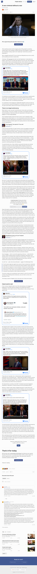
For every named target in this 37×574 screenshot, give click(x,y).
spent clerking (22, 192)
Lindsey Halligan (25, 189)
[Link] (1, 108)
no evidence (21, 139)
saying (3, 118)
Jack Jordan (5, 501)
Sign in (34, 1)
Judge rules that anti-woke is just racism (10, 540)
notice (7, 254)
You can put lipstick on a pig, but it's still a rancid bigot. (10, 542)
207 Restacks (13, 468)
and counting (13, 114)
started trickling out (22, 330)
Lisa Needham (6, 9)
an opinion (26, 128)
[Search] (24, 2)
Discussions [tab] (9, 531)
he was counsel (25, 210)
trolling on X (4, 287)
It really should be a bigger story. (7, 548)
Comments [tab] (4, 478)
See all (4, 553)
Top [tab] (3, 531)
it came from (11, 389)
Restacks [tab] (8, 478)
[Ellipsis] (34, 487)
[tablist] (6, 478)
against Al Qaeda (21, 239)
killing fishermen (9, 149)
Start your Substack (16, 569)
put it (24, 99)
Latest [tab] (5, 531)
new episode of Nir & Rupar (15, 453)
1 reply (6, 498)
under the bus (24, 390)
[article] (18, 536)
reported (10, 59)
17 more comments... (5, 527)
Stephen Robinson (8, 549)
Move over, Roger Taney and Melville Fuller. (9, 535)
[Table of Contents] (1, 287)
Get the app (23, 569)
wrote (22, 261)
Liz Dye (7, 125)
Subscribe (29, 1)
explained (9, 220)
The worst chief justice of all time (9, 534)
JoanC (5, 486)
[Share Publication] (26, 2)
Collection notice (24, 567)
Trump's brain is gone (6, 547)
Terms (20, 567)
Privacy (18, 567)
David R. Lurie (8, 236)
